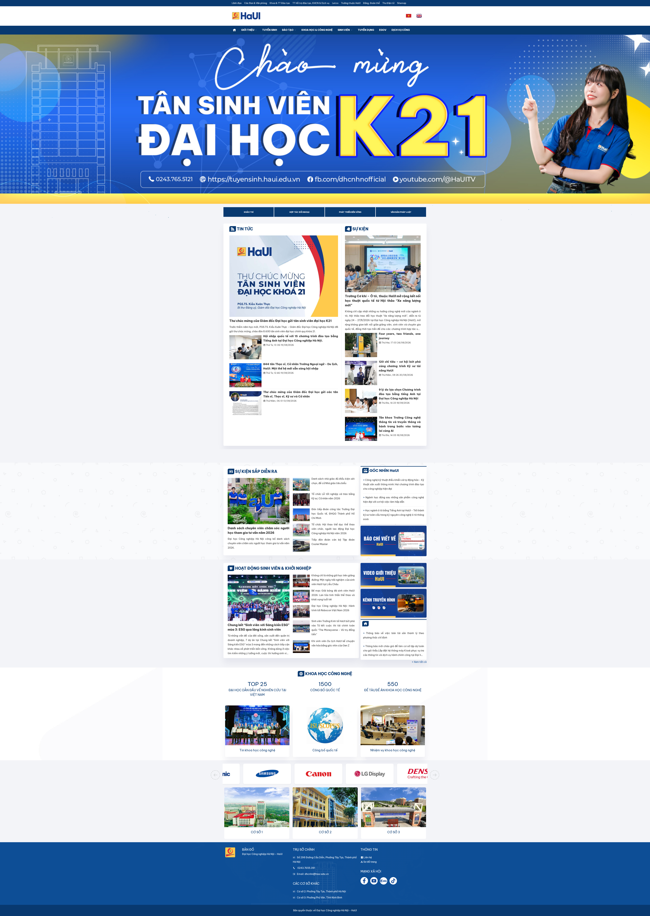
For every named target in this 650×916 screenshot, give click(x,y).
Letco (335, 3)
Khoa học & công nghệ (317, 29)
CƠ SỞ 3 (393, 832)
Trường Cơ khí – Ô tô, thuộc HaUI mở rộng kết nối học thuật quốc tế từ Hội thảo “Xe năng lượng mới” (383, 300)
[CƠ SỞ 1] (256, 811)
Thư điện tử (388, 3)
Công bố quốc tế (325, 750)
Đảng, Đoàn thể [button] (371, 3)
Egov (382, 29)
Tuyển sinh (269, 29)
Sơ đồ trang (370, 861)
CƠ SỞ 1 (257, 832)
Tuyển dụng (366, 29)
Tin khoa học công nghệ (257, 750)
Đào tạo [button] (288, 29)
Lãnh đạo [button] (237, 3)
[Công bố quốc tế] (325, 726)
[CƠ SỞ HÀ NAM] (393, 811)
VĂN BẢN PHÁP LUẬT (401, 212)
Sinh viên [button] (344, 29)
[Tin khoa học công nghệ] (257, 726)
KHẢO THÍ (248, 212)
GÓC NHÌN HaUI (384, 470)
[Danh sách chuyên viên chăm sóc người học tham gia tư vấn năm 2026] (258, 500)
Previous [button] (215, 775)
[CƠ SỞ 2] (325, 811)
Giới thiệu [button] (248, 29)
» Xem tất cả (419, 661)
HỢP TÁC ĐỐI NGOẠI (299, 212)
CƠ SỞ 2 (325, 832)
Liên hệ (367, 857)
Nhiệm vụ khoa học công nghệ (392, 750)
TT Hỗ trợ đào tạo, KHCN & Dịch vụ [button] (310, 3)
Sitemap (401, 3)
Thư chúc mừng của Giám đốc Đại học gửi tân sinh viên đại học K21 (280, 321)
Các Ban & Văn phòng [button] (255, 3)
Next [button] (434, 775)
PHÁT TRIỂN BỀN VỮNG (350, 212)
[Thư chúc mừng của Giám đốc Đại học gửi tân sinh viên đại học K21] (283, 275)
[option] (248, 212)
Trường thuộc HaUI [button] (350, 3)
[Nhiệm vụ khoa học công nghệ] (393, 726)
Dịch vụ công (401, 29)
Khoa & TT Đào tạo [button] (280, 3)
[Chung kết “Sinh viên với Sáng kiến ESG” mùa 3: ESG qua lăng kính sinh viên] (258, 597)
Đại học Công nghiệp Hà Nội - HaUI (336, 910)
